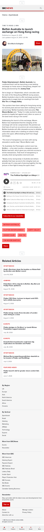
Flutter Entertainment (14, 230)
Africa (4, 403)
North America (7, 397)
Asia (3, 395)
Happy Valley (34, 230)
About (4, 510)
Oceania (5, 406)
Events (4, 445)
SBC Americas (6, 457)
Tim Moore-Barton (12, 240)
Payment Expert (7, 463)
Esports (4, 433)
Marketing (5, 424)
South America (7, 400)
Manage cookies (27, 510)
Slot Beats (5, 483)
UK (3, 389)
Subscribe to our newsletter (13, 216)
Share (38, 43)
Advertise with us (8, 515)
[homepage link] (7, 8)
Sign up (6, 504)
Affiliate (4, 427)
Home (4, 15)
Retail (4, 418)
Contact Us (5, 512)
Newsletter (5, 448)
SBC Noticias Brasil (8, 469)
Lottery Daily (6, 471)
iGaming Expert (7, 460)
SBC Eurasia (6, 480)
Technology (6, 430)
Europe (4, 392)
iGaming (4, 421)
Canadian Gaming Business (11, 489)
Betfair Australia (11, 224)
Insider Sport (6, 474)
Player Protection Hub (9, 477)
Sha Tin (22, 235)
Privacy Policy (26, 512)
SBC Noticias (6, 466)
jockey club (9, 235)
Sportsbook (13, 15)
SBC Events (6, 486)
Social (4, 435)
